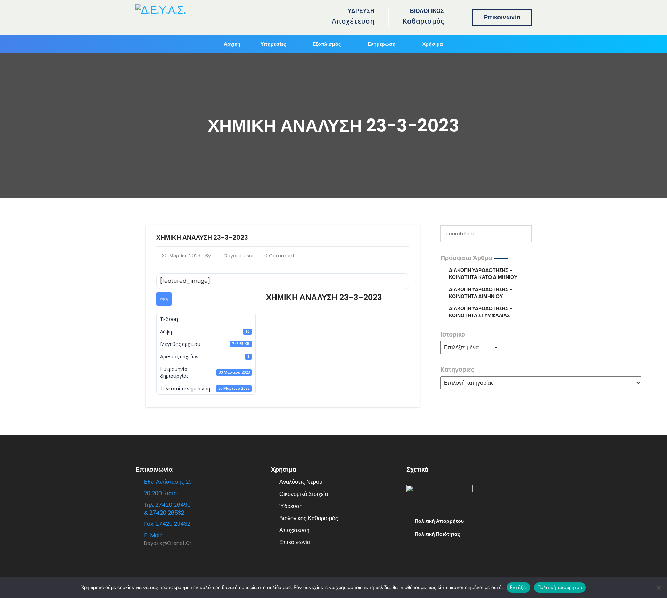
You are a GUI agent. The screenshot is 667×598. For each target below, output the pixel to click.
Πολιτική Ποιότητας (437, 534)
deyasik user (238, 255)
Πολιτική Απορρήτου (439, 520)
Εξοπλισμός (327, 44)
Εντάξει (518, 587)
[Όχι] (658, 587)
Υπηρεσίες (273, 44)
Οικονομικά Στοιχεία (303, 494)
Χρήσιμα (432, 44)
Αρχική (232, 44)
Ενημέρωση (382, 44)
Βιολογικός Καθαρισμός (308, 518)
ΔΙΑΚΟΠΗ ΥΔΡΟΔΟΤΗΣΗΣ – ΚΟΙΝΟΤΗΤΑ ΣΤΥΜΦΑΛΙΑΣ (481, 312)
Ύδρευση (291, 506)
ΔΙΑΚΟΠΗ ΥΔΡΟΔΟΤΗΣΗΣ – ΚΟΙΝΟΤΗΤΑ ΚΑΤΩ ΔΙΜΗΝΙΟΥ (483, 274)
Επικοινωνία (501, 17)
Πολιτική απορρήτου (560, 587)
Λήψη (164, 299)
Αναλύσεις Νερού (300, 482)
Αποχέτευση (294, 530)
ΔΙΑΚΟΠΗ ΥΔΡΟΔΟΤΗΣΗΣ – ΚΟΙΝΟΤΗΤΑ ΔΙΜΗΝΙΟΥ (481, 293)
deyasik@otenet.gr (167, 543)
